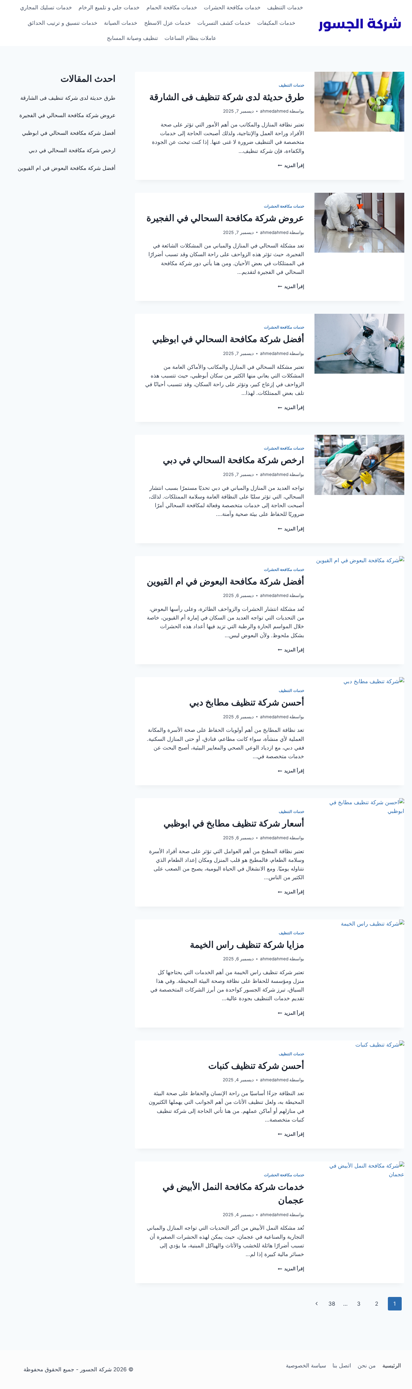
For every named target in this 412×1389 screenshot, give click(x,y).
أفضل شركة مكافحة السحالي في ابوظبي (228, 338)
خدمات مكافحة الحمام (171, 7)
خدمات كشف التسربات (224, 23)
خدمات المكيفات (276, 23)
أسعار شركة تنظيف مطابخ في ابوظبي (234, 823)
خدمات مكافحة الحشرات (232, 7)
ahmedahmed (274, 111)
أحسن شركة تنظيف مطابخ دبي (246, 702)
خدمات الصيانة (120, 23)
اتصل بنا (341, 1365)
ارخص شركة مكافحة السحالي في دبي (233, 459)
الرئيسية (391, 1365)
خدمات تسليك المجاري (46, 7)
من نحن (367, 1365)
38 (331, 1303)
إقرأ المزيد (291, 165)
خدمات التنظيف (285, 7)
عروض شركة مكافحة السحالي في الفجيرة (225, 217)
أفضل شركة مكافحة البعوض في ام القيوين (225, 581)
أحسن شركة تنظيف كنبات (256, 1065)
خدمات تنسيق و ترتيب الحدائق (63, 23)
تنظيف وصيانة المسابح (132, 38)
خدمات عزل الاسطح (167, 23)
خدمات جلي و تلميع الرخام (109, 7)
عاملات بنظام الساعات (190, 38)
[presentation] (359, 102)
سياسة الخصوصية (306, 1365)
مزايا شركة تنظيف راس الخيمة (247, 944)
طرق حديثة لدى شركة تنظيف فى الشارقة (226, 96)
